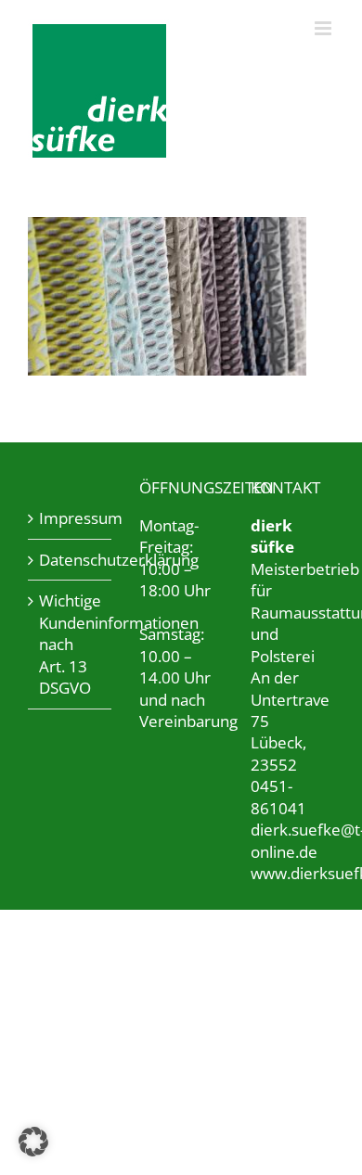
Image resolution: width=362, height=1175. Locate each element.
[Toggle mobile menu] (324, 28)
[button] (33, 1141)
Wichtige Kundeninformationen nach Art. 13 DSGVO (70, 644)
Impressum (70, 518)
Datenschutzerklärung (70, 559)
